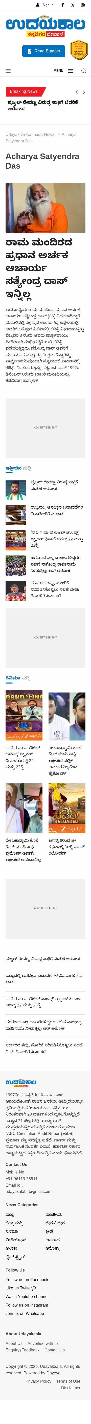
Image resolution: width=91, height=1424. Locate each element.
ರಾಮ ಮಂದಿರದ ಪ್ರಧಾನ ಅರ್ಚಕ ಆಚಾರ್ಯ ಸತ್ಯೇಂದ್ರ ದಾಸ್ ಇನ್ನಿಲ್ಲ (39, 270)
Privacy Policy (38, 1382)
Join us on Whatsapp (25, 1314)
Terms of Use (68, 1382)
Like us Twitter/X (21, 1289)
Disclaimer (70, 1388)
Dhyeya (53, 1374)
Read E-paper (46, 52)
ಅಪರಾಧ (53, 1241)
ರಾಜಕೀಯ (54, 1215)
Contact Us (54, 1351)
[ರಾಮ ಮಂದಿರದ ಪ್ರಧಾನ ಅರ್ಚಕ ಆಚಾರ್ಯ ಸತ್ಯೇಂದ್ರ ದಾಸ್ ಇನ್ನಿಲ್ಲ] (45, 208)
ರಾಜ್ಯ (10, 1215)
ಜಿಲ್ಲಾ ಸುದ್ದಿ (14, 1224)
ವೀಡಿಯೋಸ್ (16, 1241)
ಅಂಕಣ (11, 1249)
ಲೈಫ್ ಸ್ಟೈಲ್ (15, 1257)
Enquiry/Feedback (22, 1351)
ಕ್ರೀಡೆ (49, 1232)
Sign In (47, 5)
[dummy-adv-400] (45, 429)
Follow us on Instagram (27, 1306)
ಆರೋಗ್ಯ (53, 1249)
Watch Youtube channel (27, 1297)
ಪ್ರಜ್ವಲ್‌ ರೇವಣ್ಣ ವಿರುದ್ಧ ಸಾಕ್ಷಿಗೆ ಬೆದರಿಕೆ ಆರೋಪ (43, 106)
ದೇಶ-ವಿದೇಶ (55, 1224)
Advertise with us (43, 1344)
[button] (8, 71)
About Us (14, 1344)
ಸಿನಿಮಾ (12, 1232)
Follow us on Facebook (27, 1280)
